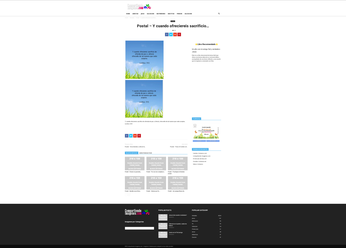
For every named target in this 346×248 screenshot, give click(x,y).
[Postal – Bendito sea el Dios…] (135, 183)
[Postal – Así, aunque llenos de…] (178, 183)
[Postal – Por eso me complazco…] (156, 163)
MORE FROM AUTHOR (145, 153)
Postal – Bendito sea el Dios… (133, 191)
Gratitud (171, 14)
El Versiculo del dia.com (200, 159)
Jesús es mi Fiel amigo (176, 232)
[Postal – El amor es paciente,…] (135, 163)
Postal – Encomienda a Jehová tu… (135, 147)
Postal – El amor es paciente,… (133, 171)
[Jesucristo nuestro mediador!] (162, 217)
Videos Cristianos (198, 164)
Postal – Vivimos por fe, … (153, 191)
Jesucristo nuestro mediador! (178, 215)
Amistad (135, 14)
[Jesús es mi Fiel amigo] (162, 235)
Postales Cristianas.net (199, 161)
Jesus (142, 14)
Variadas (132, 18)
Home (128, 14)
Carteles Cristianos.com (200, 153)
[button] (219, 14)
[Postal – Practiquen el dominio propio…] (178, 163)
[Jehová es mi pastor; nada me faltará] (162, 226)
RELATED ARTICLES (131, 153)
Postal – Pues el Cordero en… (179, 147)
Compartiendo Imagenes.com (201, 156)
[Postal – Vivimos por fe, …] (156, 183)
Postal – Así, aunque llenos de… (176, 191)
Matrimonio (161, 14)
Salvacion (150, 14)
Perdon (179, 14)
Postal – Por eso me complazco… (155, 171)
